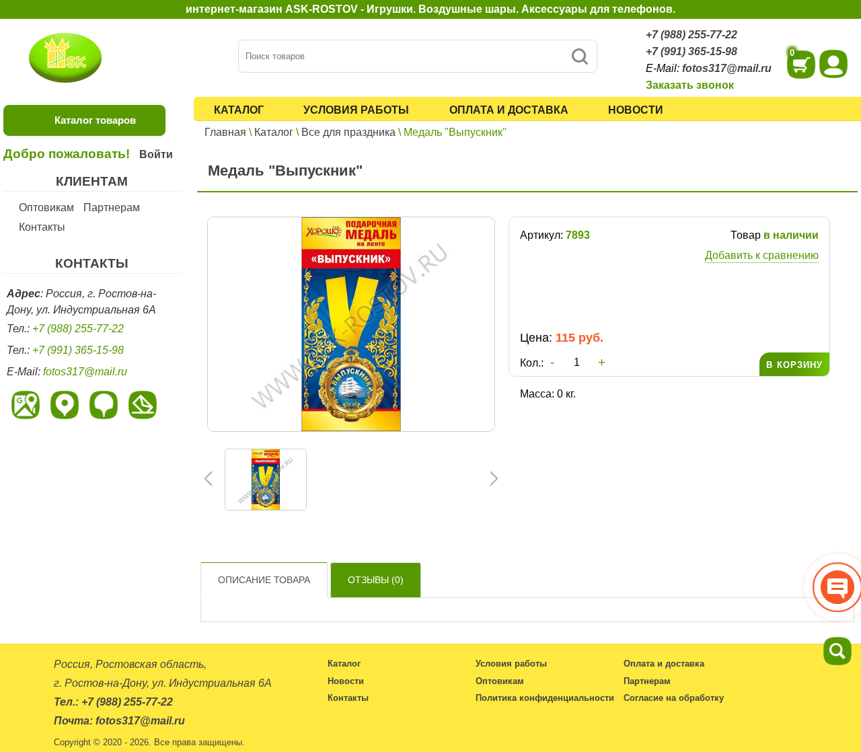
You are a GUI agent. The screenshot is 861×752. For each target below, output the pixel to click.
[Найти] (579, 56)
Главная (225, 132)
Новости (635, 110)
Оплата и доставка (508, 110)
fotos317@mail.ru (727, 68)
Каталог (239, 110)
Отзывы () (376, 579)
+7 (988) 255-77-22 (691, 34)
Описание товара (264, 579)
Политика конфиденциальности (545, 698)
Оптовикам (46, 207)
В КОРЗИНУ (794, 365)
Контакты (42, 227)
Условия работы (356, 110)
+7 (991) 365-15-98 (691, 51)
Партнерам (111, 207)
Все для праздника (348, 132)
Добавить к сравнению (762, 255)
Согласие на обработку (674, 698)
